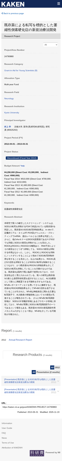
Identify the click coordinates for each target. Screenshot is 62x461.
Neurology (9, 98)
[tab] (32, 355)
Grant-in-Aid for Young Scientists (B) (20, 70)
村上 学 (7, 126)
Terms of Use (8, 443)
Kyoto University (11, 112)
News (4, 438)
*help (22, 166)
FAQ (4, 433)
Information (7, 423)
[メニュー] (59, 3)
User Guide (7, 428)
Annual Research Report (20, 340)
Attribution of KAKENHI (12, 447)
